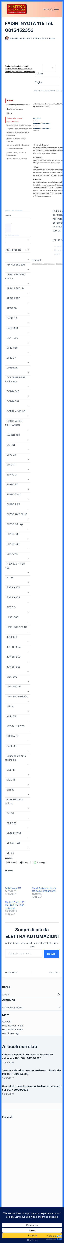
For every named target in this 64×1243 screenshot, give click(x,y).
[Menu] (56, 9)
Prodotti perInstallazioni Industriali (18, 69)
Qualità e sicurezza (15, 109)
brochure (36, 118)
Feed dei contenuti (12, 1025)
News (52, 38)
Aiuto (57, 254)
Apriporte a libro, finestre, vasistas (19, 125)
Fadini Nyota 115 (13, 888)
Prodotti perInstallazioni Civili (16, 66)
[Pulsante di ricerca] (59, 994)
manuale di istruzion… (42, 123)
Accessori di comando (15, 149)
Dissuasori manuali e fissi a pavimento (16, 140)
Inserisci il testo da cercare (13, 210)
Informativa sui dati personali (43, 264)
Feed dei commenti (13, 1029)
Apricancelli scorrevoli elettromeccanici (14, 120)
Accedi (6, 1021)
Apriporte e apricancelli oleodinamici (19, 129)
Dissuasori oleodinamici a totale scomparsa (18, 133)
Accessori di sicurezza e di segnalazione (16, 153)
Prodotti (10, 101)
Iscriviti (51, 953)
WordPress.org (10, 1033)
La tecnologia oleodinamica (18, 105)
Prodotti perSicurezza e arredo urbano (20, 72)
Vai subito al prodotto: (12, 235)
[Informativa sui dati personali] (54, 264)
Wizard (9, 113)
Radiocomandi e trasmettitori (17, 159)
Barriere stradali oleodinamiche (18, 145)
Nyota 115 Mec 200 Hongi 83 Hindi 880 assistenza (14, 905)
